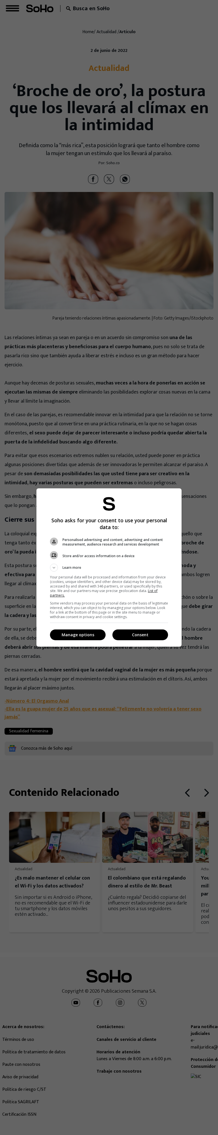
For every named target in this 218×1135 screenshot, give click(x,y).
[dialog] (109, 567)
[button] (109, 568)
